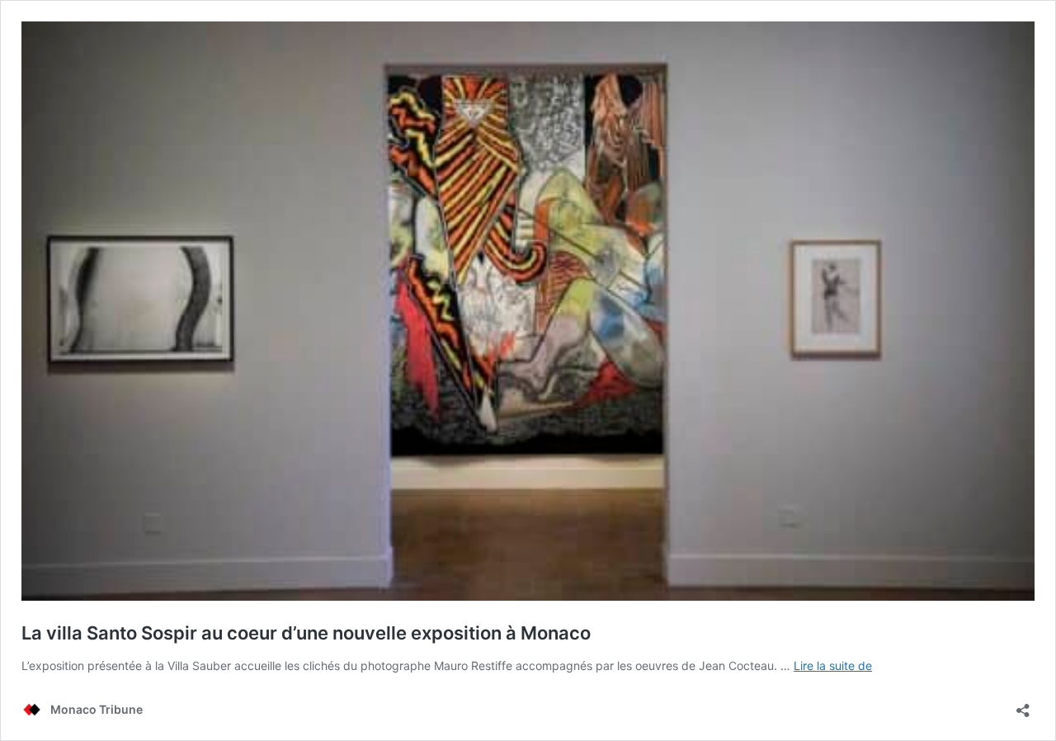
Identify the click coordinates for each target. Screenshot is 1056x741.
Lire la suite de (833, 665)
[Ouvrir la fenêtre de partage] (1023, 705)
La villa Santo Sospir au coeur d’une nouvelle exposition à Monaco (306, 633)
